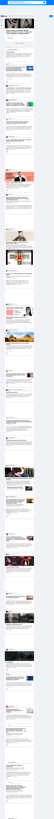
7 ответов (14, 203)
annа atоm (11, 71)
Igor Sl (11, 377)
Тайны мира (10, 611)
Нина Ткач (10, 194)
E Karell (9, 118)
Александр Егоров (11, 762)
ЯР (8, 63)
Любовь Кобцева (12, 305)
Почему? (22, 43)
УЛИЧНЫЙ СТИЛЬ (11, 465)
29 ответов (13, 143)
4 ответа (17, 106)
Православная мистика (12, 99)
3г (17, 99)
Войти (51, 16)
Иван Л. (11, 424)
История (9, 169)
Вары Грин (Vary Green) (13, 137)
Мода (9, 553)
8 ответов (15, 71)
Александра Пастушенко (12, 49)
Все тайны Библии (11, 136)
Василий (10, 783)
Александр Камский (13, 124)
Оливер (10, 418)
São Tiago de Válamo (11, 270)
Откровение (10, 228)
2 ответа (16, 278)
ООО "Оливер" (11, 417)
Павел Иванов (12, 278)
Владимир (10, 593)
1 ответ (18, 124)
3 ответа (14, 598)
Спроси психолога (11, 706)
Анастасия (10, 370)
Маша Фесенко (11, 170)
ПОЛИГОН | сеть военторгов (13, 85)
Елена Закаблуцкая (12, 64)
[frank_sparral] (10, 533)
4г (22, 389)
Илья (10, 390)
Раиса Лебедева (12, 100)
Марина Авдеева (12, 331)
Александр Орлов (11, 437)
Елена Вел (11, 612)
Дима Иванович (11, 818)
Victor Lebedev (12, 770)
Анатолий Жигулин (12, 726)
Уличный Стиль (11, 466)
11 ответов (15, 736)
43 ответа (14, 377)
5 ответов (14, 541)
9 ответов (15, 680)
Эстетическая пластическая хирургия (15, 389)
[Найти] (33, 16)
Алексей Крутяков (13, 506)
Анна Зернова (10, 649)
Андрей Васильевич (15, 426)
